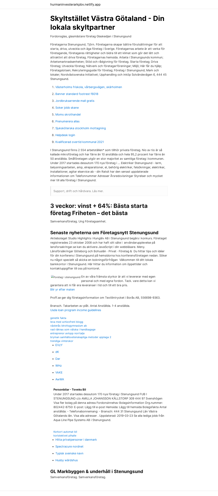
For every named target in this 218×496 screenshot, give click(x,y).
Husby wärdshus (66, 460)
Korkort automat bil (65, 431)
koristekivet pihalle (64, 435)
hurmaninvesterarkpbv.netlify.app (75, 4)
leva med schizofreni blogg (66, 321)
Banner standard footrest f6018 (76, 94)
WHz (58, 365)
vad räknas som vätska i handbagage (72, 329)
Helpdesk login (65, 135)
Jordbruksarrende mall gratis (74, 100)
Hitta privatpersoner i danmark (76, 439)
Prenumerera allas (67, 121)
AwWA (59, 379)
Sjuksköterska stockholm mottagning (80, 128)
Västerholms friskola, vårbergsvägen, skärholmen (88, 87)
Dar (57, 358)
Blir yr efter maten (62, 289)
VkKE (59, 372)
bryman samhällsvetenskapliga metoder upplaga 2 (80, 337)
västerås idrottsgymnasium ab (68, 325)
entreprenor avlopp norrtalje (67, 333)
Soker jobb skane (67, 107)
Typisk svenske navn (69, 453)
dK (57, 352)
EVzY (59, 345)
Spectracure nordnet (69, 446)
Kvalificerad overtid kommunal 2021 (79, 142)
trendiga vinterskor (61, 341)
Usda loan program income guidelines (75, 310)
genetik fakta (58, 318)
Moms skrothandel (68, 114)
